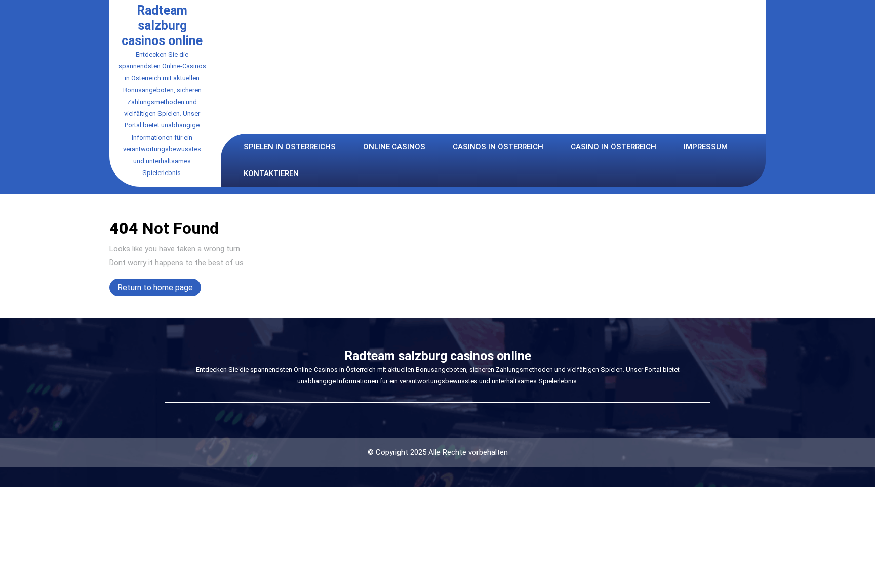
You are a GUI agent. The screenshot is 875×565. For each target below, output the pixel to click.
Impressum (706, 146)
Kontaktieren (271, 173)
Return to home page (159, 289)
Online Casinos (394, 146)
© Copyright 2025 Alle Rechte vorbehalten (438, 452)
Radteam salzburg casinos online (162, 25)
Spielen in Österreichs (290, 146)
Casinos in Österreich (498, 146)
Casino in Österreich (613, 146)
